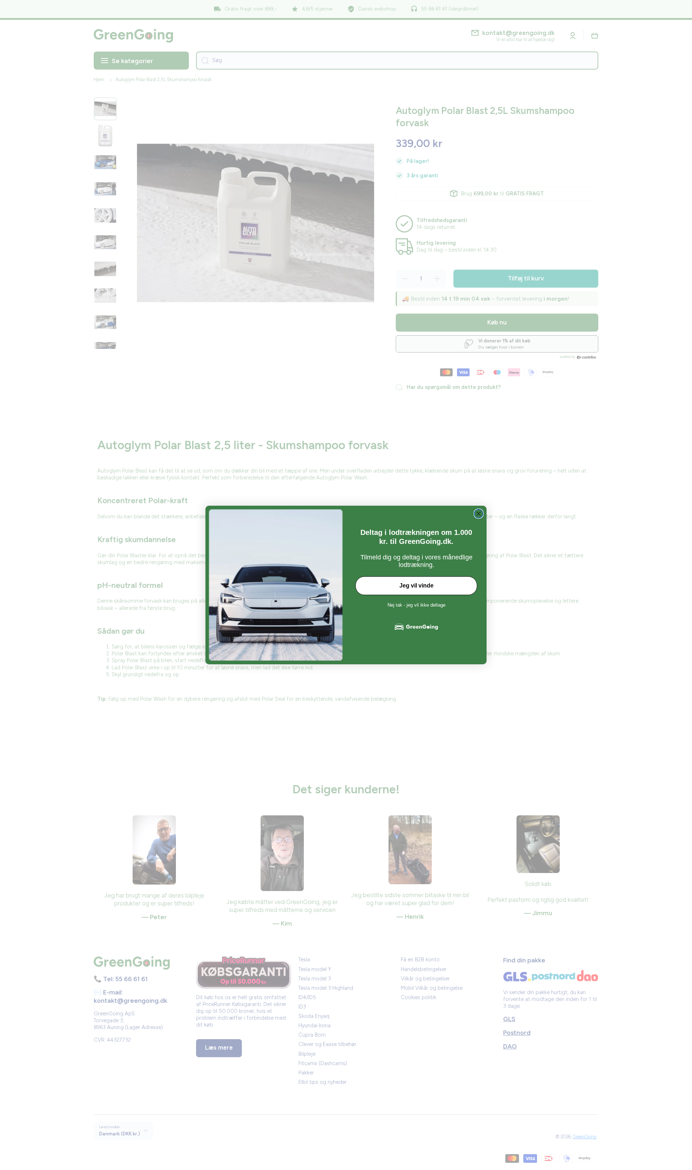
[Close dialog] (478, 513)
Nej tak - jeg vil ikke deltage (416, 605)
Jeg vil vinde (416, 585)
